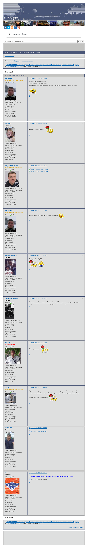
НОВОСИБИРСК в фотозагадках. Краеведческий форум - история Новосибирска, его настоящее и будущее (42, 65)
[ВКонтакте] (5, 27)
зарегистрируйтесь (27, 61)
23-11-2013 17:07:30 (41, 428)
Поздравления (11, 66)
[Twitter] (8, 27)
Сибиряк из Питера (11, 298)
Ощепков (8, 123)
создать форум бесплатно (75, 527)
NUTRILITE (8, 428)
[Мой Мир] (15, 27)
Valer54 (7, 343)
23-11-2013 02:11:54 (41, 298)
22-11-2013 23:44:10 (41, 255)
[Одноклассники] (12, 27)
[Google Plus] (18, 27)
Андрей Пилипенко (11, 166)
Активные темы (9, 56)
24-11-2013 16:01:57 (41, 472)
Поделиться (32, 78)
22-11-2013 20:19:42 (41, 78)
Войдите (16, 61)
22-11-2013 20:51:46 (41, 123)
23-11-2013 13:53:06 (41, 342)
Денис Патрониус (11, 255)
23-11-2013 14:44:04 (41, 387)
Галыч (7, 473)
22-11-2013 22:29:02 (41, 210)
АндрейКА (8, 78)
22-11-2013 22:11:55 (41, 165)
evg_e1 (7, 388)
